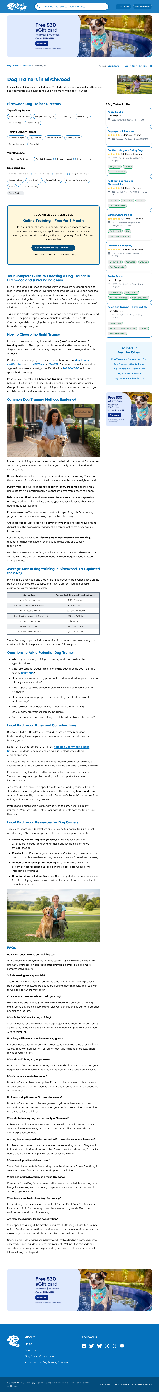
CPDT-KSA (27, 672)
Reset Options (15, 193)
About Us (30, 1350)
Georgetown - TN (115, 66)
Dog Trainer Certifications (40, 1356)
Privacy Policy (105, 1384)
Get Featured (142, 6)
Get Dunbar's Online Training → (53, 247)
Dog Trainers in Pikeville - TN (129, 378)
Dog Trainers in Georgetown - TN (128, 359)
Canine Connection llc (120, 214)
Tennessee (26, 65)
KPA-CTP (53, 364)
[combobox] (71, 7)
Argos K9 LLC (115, 111)
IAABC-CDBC (71, 368)
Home (28, 1343)
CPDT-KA (38, 364)
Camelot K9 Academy (120, 245)
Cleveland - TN (145, 66)
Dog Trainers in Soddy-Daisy (129, 364)
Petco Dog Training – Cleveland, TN (127, 306)
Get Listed (123, 6)
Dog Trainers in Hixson (129, 373)
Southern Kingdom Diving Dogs (125, 150)
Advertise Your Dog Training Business (46, 1362)
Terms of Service (121, 1384)
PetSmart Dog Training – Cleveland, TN (121, 182)
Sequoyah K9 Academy (121, 131)
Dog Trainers (13, 65)
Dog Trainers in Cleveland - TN (129, 368)
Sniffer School (115, 276)
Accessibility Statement (142, 1384)
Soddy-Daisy (131, 66)
